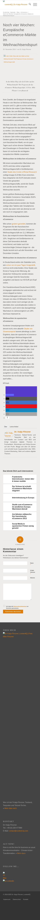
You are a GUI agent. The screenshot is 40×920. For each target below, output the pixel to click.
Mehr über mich (10, 808)
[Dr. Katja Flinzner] (8, 437)
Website (32, 577)
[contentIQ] (16, 4)
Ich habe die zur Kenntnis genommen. (17, 607)
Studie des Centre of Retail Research (22, 172)
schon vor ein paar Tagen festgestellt (20, 265)
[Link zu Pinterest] (35, 897)
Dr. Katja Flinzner (25, 49)
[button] (10, 395)
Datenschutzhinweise (20, 606)
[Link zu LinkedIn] (32, 897)
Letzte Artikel (14, 427)
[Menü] (34, 4)
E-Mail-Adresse (32, 572)
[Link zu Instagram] (28, 897)
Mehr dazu (21, 853)
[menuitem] (29, 4)
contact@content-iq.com (18, 831)
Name (32, 564)
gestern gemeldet (18, 224)
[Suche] (29, 4)
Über (5, 427)
